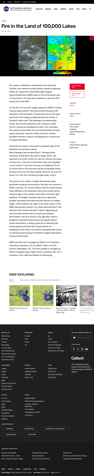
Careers (4, 342)
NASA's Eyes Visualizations (34, 401)
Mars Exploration (38, 456)
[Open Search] (90, 9)
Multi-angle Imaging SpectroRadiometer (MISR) (40, 280)
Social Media (29, 409)
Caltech (10, 469)
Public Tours (52, 368)
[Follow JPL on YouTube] (86, 349)
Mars (3, 404)
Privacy (18, 469)
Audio (3, 374)
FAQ (35, 469)
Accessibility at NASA (32, 412)
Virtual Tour (52, 371)
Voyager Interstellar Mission (72, 459)
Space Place (67, 453)
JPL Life (4, 398)
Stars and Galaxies (54, 345)
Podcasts (4, 377)
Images (3, 368)
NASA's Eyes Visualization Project (75, 456)
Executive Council (7, 359)
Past (26, 339)
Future (27, 342)
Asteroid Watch (30, 398)
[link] (47, 56)
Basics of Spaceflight (8, 453)
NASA (3, 469)
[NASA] (6, 9)
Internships (5, 345)
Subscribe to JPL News (56, 351)
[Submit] (74, 338)
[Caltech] (77, 358)
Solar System (52, 342)
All (26, 345)
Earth (72, 105)
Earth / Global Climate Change (12, 459)
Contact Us (29, 415)
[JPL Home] (21, 9)
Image (3, 21)
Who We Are (5, 336)
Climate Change (7, 410)
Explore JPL (29, 377)
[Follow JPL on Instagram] (82, 349)
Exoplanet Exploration (40, 453)
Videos (3, 371)
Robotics (4, 419)
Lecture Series (30, 368)
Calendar (28, 374)
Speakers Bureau (31, 371)
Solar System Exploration (41, 459)
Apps (3, 380)
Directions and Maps (55, 374)
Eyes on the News (54, 348)
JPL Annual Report (8, 357)
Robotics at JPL (6, 389)
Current (27, 336)
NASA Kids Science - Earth (10, 456)
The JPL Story (6, 348)
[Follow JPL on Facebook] (73, 349)
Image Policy (27, 469)
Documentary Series (8, 354)
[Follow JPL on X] (78, 349)
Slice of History (6, 386)
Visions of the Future (8, 383)
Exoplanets (5, 413)
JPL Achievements (7, 351)
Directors (4, 339)
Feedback (43, 469)
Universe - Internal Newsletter (31, 405)
